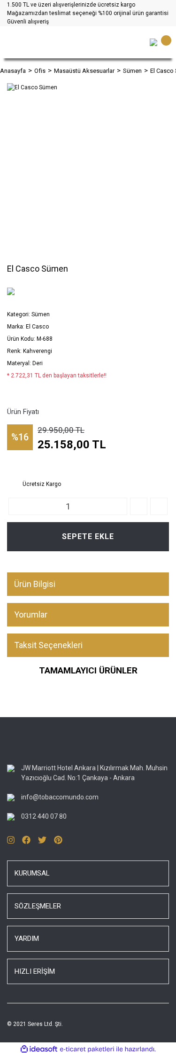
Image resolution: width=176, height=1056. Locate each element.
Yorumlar (30, 614)
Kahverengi (37, 351)
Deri (37, 363)
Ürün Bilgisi (34, 584)
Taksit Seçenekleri (48, 645)
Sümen (40, 314)
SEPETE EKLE (88, 536)
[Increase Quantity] (138, 506)
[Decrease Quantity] (159, 506)
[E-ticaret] (87, 1049)
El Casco (37, 326)
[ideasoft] (39, 1049)
